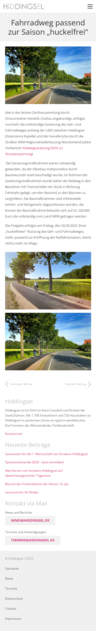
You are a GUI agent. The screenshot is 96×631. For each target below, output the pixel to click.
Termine (11, 588)
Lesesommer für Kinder (22, 492)
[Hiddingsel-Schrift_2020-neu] (23, 6)
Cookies (10, 608)
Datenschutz (14, 598)
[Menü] (90, 6)
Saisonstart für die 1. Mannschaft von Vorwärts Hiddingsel (46, 454)
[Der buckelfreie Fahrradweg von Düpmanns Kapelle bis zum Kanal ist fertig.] (48, 280)
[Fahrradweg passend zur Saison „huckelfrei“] (48, 49)
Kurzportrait (13, 433)
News (9, 578)
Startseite (12, 568)
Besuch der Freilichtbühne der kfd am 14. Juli (36, 484)
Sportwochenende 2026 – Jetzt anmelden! (34, 462)
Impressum (13, 618)
